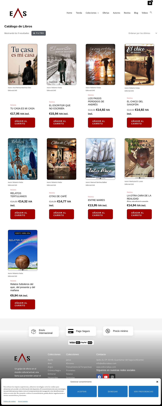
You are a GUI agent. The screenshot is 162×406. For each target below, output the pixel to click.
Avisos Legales (23, 401)
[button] (157, 382)
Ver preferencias (143, 391)
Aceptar (82, 391)
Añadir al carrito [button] (21, 122)
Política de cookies (10, 401)
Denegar (113, 391)
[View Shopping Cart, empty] (150, 3)
